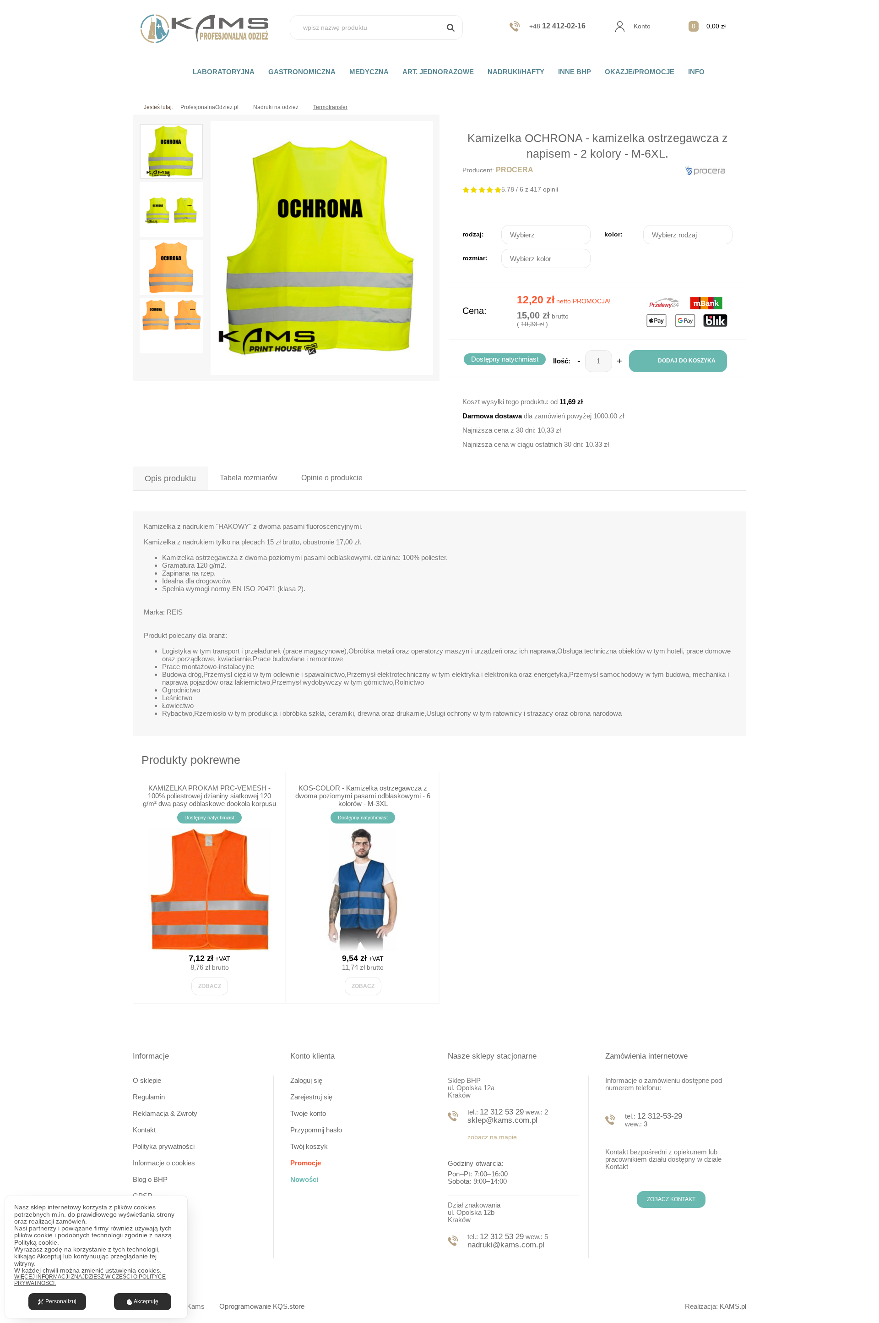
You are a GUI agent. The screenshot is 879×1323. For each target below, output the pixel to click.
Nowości (304, 1179)
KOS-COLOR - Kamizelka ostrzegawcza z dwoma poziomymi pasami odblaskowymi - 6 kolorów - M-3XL (362, 795)
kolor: (613, 234)
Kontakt (144, 1130)
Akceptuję (146, 1301)
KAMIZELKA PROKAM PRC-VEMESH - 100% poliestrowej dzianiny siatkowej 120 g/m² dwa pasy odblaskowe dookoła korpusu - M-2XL (209, 799)
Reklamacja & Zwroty (165, 1113)
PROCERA (514, 170)
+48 (557, 26)
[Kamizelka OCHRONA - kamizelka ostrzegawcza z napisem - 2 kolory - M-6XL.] (322, 248)
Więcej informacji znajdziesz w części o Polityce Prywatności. (90, 1280)
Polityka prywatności (164, 1146)
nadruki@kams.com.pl (505, 1245)
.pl (733, 1306)
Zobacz (209, 986)
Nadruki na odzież (275, 107)
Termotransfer (330, 107)
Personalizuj (60, 1301)
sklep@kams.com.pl (502, 1120)
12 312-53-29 (659, 1116)
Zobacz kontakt (671, 1199)
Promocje (305, 1163)
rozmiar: (475, 258)
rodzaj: (473, 234)
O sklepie (147, 1080)
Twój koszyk (309, 1146)
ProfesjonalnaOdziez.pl (209, 107)
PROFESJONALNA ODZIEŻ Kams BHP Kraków (210, 28)
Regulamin (149, 1097)
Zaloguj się (306, 1080)
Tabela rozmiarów (248, 478)
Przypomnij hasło (316, 1130)
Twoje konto (308, 1113)
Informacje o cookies (164, 1163)
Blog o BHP (150, 1179)
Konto (642, 26)
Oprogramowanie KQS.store (261, 1306)
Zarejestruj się (311, 1097)
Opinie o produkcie (332, 478)
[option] (322, 248)
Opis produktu (170, 478)
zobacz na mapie (492, 1137)
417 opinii (544, 189)
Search (450, 27)
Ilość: (561, 361)
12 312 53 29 (502, 1112)
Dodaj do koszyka (687, 360)
